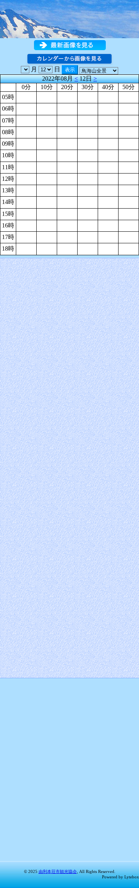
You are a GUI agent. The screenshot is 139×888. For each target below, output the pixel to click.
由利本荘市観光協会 (58, 871)
